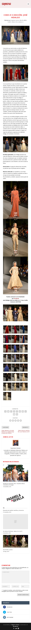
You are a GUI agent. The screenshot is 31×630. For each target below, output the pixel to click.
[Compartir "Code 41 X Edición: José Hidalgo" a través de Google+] (11, 411)
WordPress (15, 626)
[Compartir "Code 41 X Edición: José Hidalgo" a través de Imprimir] (17, 414)
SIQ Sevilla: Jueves (8, 549)
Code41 (9, 22)
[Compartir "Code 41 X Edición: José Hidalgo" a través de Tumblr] (14, 411)
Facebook (16, 298)
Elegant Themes (15, 624)
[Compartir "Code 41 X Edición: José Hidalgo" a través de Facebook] (5, 411)
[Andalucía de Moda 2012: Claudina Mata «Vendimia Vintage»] (15, 473)
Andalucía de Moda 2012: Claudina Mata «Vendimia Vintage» (14, 484)
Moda (13, 22)
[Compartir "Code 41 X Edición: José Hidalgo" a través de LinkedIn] (19, 411)
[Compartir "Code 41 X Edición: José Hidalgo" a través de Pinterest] (17, 411)
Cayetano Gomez (15, 20)
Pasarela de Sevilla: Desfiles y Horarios (13, 510)
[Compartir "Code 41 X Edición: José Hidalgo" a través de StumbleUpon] (25, 411)
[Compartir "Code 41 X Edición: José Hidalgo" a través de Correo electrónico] (14, 414)
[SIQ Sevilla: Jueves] (15, 541)
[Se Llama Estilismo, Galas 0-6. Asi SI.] (15, 521)
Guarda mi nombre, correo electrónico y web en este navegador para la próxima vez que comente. (15, 591)
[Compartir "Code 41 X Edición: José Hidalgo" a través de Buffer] (22, 411)
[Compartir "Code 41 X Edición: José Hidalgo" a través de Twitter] (8, 411)
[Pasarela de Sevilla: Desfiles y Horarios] (15, 498)
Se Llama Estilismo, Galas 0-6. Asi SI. (13, 531)
